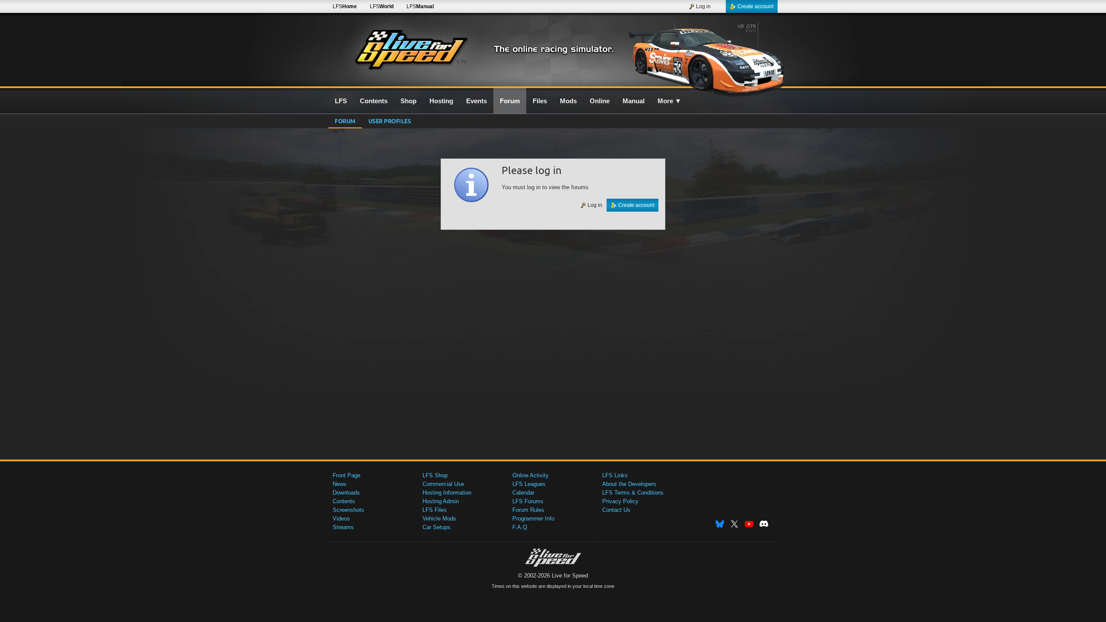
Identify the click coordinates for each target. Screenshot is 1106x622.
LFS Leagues (529, 484)
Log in (703, 6)
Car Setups (437, 527)
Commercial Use (443, 484)
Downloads (346, 492)
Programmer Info (533, 518)
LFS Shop (435, 475)
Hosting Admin (441, 501)
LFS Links (615, 475)
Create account (755, 6)
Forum (345, 120)
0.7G (462, 61)
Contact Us (616, 510)
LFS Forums (527, 501)
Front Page (346, 475)
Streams (343, 527)
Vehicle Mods (439, 518)
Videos (341, 518)
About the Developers (629, 484)
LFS (345, 6)
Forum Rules (528, 510)
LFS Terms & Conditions (633, 492)
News (339, 484)
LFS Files (435, 510)
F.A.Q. (520, 527)
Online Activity (530, 475)
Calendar (523, 492)
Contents (344, 501)
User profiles (390, 120)
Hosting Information (447, 492)
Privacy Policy (620, 501)
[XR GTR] (703, 55)
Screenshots (348, 510)
